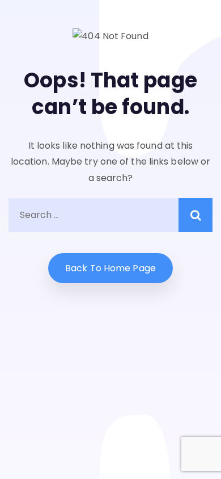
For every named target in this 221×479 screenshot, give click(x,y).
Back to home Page (110, 268)
